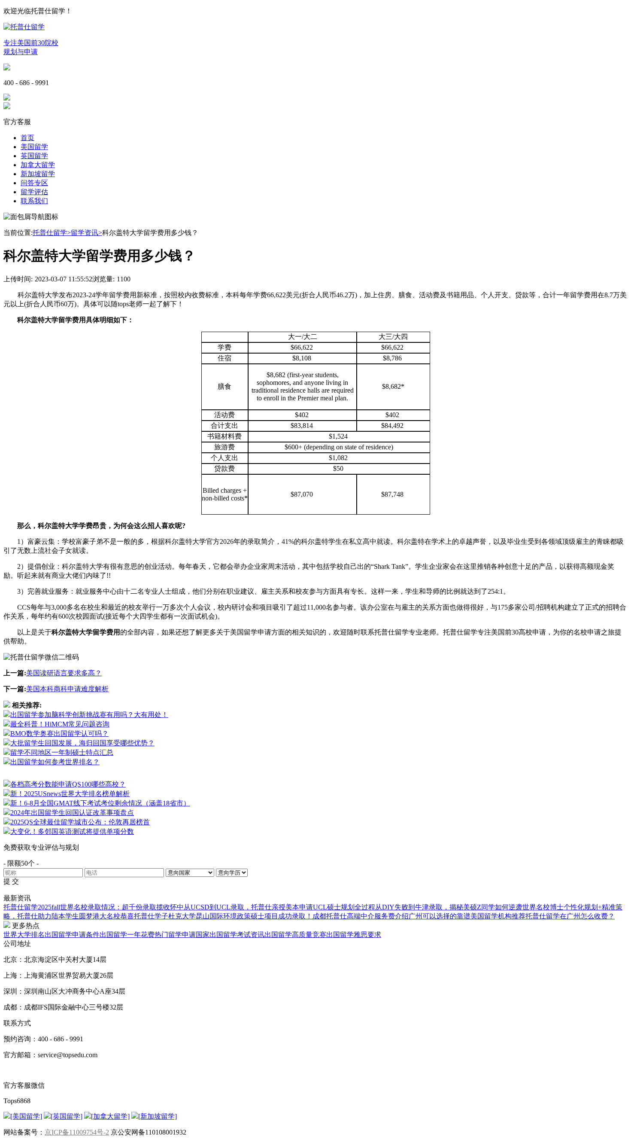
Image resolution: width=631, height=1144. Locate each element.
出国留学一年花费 (127, 934)
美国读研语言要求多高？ (64, 673)
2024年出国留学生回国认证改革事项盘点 (72, 812)
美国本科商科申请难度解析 (67, 689)
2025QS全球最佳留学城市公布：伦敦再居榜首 (80, 822)
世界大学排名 (24, 934)
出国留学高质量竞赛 (295, 934)
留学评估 (34, 191)
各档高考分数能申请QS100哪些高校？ (68, 784)
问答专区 (34, 182)
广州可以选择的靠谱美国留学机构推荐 (467, 916)
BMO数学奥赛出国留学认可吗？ (59, 733)
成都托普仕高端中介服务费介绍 (360, 916)
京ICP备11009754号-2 (77, 1132)
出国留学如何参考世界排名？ (55, 762)
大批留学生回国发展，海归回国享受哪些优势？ (82, 743)
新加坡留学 (38, 173)
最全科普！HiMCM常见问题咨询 (59, 724)
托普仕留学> (52, 232)
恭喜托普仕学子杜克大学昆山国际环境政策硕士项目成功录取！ (216, 916)
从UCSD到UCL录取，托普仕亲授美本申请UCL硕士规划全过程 (279, 907)
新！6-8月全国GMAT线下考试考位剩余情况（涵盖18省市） (100, 803)
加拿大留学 (38, 164)
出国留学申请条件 (72, 934)
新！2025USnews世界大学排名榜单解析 (70, 793)
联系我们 (34, 200)
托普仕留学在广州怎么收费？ (570, 916)
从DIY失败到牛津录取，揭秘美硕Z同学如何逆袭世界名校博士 (469, 907)
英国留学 (34, 155)
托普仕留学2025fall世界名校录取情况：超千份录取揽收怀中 (93, 907)
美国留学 (34, 146)
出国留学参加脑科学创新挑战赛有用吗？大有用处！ (89, 714)
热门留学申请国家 (182, 934)
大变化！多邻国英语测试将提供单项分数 (72, 831)
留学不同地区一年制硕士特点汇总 (61, 752)
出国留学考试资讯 (236, 934)
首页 (27, 137)
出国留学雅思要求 (353, 934)
